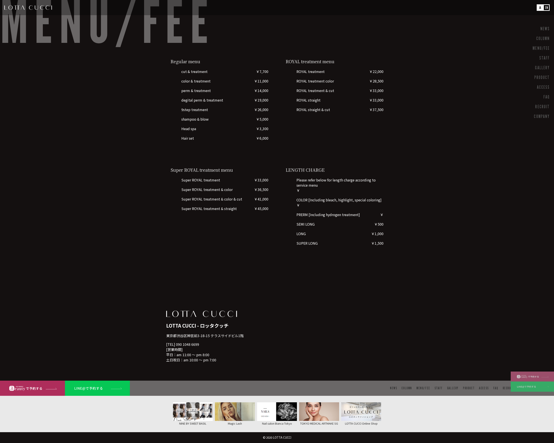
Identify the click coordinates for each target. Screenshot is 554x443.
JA (540, 8)
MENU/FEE (541, 48)
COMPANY (542, 116)
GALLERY (542, 67)
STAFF (544, 58)
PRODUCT (542, 77)
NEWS (545, 28)
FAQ (546, 97)
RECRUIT (542, 106)
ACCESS (543, 87)
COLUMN (543, 38)
